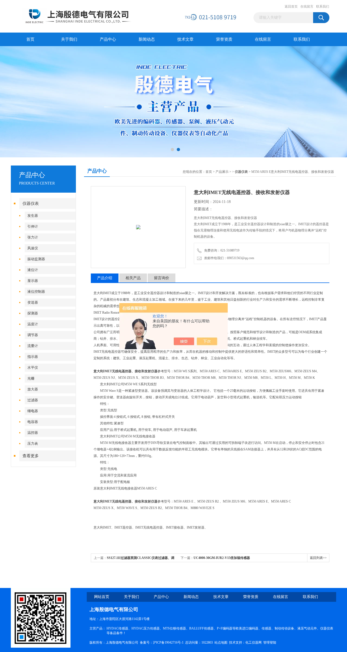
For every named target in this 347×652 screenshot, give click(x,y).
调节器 (32, 335)
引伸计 (32, 226)
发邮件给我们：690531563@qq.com (228, 258)
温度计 (32, 324)
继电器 (32, 411)
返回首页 (291, 6)
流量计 (32, 346)
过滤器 (32, 400)
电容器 (32, 422)
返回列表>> (318, 558)
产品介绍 (104, 278)
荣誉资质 (224, 39)
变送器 (32, 302)
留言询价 (161, 278)
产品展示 (222, 172)
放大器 (32, 389)
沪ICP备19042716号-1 (168, 642)
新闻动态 (147, 39)
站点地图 (220, 642)
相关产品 (133, 278)
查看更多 (31, 456)
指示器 (32, 357)
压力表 (32, 443)
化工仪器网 (253, 642)
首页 (30, 39)
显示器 (32, 281)
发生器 (32, 216)
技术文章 (185, 39)
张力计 (32, 237)
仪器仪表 (31, 203)
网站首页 (101, 597)
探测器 (32, 313)
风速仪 (32, 248)
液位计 (32, 270)
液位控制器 (36, 292)
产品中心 (108, 39)
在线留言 (306, 6)
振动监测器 (36, 259)
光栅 (30, 378)
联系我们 (322, 6)
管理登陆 (269, 642)
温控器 (32, 433)
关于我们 (69, 39)
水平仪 (32, 367)
